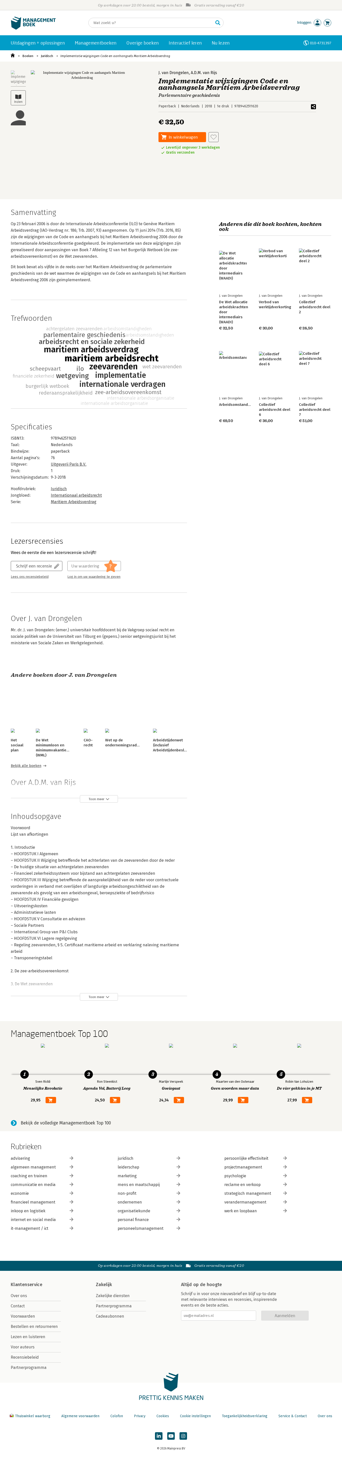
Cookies (162, 1416)
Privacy (139, 1416)
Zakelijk (104, 1284)
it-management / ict (29, 1228)
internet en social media (33, 1219)
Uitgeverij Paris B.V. (68, 464)
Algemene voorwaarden (80, 1416)
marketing (127, 1175)
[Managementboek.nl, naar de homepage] (33, 28)
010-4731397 (320, 43)
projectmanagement (243, 1167)
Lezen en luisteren (28, 1336)
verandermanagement (245, 1202)
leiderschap (128, 1167)
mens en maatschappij (139, 1184)
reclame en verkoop (242, 1184)
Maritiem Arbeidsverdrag (73, 501)
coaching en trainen (29, 1175)
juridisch (125, 1158)
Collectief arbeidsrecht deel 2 (314, 307)
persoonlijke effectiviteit (246, 1158)
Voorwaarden (23, 1316)
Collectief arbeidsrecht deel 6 (274, 409)
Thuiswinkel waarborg (32, 1416)
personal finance (133, 1219)
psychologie (235, 1175)
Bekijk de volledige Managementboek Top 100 (66, 1123)
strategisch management (247, 1193)
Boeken (27, 56)
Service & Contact (292, 1416)
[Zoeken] (218, 23)
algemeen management (33, 1167)
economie (20, 1193)
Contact (18, 1306)
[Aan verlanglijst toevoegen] (214, 137)
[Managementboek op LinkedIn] (158, 1436)
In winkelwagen (183, 137)
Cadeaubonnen (110, 1316)
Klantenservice (26, 1284)
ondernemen (130, 1202)
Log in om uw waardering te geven (93, 577)
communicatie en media (33, 1184)
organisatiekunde (134, 1211)
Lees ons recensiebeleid (30, 577)
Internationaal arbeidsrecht (76, 495)
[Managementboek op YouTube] (171, 1436)
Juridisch (47, 56)
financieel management (33, 1202)
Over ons (19, 1295)
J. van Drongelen (173, 72)
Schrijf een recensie (34, 565)
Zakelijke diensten (113, 1295)
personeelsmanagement (140, 1228)
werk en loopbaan (240, 1211)
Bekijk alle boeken (26, 766)
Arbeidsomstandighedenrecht (245, 404)
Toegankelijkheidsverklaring (244, 1416)
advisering (20, 1158)
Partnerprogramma (29, 1367)
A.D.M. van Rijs (204, 72)
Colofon (116, 1416)
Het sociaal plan (17, 745)
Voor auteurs (23, 1347)
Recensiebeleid (25, 1357)
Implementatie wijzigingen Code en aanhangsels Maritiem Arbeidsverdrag (115, 56)
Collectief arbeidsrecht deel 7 (314, 409)
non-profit (127, 1193)
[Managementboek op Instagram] (183, 1436)
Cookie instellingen (195, 1416)
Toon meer (96, 799)
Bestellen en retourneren (34, 1326)
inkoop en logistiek (28, 1211)
